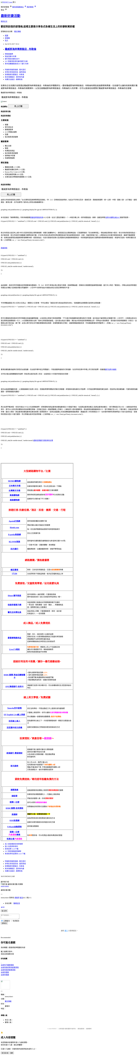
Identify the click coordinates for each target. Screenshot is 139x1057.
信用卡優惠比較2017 (112, 217)
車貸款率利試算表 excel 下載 (15, 854)
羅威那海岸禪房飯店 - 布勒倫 (20, 49)
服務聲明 (88, 1028)
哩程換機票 (9, 54)
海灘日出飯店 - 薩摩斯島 (13, 79)
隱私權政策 (81, 1028)
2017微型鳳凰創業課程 (13, 851)
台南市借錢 (5, 975)
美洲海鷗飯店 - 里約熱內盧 (14, 77)
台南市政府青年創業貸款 (10, 967)
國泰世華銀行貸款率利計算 (43, 440)
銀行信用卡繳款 (110, 369)
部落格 (7, 38)
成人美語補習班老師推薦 (14, 844)
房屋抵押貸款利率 (36, 217)
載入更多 (4, 911)
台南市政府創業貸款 (8, 970)
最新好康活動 (10, 16)
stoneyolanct (5, 886)
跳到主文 (4, 21)
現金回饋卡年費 (10, 56)
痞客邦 (17, 898)
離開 (11, 1053)
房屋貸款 (4, 248)
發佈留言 (4, 923)
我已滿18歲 (5, 1053)
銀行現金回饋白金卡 (12, 59)
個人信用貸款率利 (11, 846)
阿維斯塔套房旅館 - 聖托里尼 (15, 70)
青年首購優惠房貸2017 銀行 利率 (16, 64)
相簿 (6, 35)
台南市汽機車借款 (7, 965)
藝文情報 (17, 31)
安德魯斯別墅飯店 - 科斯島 (14, 74)
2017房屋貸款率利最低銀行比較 (16, 61)
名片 (6, 40)
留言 (21, 898)
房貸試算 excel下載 (11, 849)
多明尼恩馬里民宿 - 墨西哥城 (15, 72)
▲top (2, 907)
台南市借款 (5, 972)
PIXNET (54, 1028)
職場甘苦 (16, 903)
